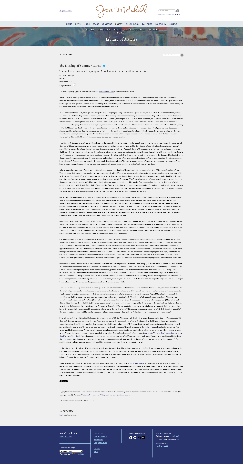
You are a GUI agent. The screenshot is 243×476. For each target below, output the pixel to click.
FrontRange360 (162, 446)
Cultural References (134, 30)
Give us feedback (100, 436)
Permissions (98, 439)
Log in (61, 415)
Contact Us (98, 433)
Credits (97, 448)
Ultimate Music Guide (106, 91)
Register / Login (65, 436)
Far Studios (176, 436)
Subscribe (107, 24)
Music (87, 24)
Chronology (132, 24)
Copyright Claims (100, 443)
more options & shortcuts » (169, 14)
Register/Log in (65, 11)
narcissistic (148, 333)
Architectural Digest (136, 363)
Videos (117, 30)
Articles (90, 30)
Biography (160, 24)
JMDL (96, 452)
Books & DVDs (104, 30)
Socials (173, 24)
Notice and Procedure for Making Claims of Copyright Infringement (105, 395)
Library (118, 24)
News (77, 24)
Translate (79, 454)
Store (96, 24)
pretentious (160, 333)
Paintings (147, 24)
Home (69, 24)
